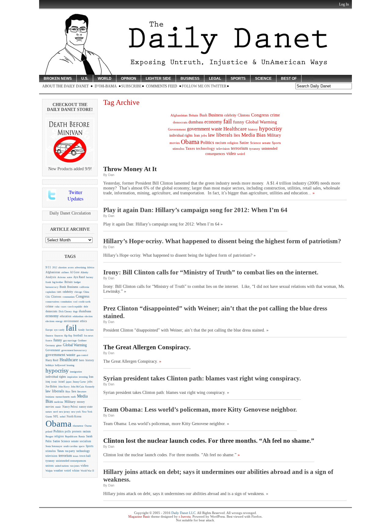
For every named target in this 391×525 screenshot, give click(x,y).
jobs (90, 381)
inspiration (72, 377)
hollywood (60, 365)
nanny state (86, 406)
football (78, 335)
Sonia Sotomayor (54, 446)
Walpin (49, 470)
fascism (89, 330)
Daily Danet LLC (183, 513)
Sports (238, 78)
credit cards (84, 301)
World (104, 78)
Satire (56, 441)
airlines (65, 272)
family (81, 330)
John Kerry (64, 386)
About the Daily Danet (65, 86)
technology (83, 451)
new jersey (64, 411)
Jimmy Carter (79, 381)
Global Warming (75, 345)
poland (49, 431)
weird (67, 470)
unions (50, 465)
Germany (50, 345)
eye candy (59, 330)
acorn (71, 267)
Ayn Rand (79, 277)
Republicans (71, 436)
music (58, 407)
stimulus (51, 451)
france (49, 340)
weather (58, 470)
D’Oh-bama (106, 86)
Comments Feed (161, 86)
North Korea (74, 416)
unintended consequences (71, 460)
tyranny (50, 460)
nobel (62, 416)
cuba (57, 306)
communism (69, 297)
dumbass (85, 311)
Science (263, 78)
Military (70, 401)
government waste (60, 355)
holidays (50, 365)
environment (71, 321)
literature (81, 391)
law (48, 391)
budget (77, 282)
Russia (82, 436)
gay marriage (70, 340)
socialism (85, 441)
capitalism (51, 292)
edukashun (78, 316)
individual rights (56, 376)
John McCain (77, 386)
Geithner (82, 340)
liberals (58, 391)
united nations (62, 465)
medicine (58, 402)
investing (83, 377)
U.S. (84, 78)
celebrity (68, 291)
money (81, 401)
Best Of (289, 78)
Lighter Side (158, 78)
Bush (63, 286)
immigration (76, 371)
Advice (90, 267)
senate (75, 441)
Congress (83, 297)
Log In (344, 4)
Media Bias (253, 135)
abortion (62, 267)
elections (50, 321)
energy (59, 321)
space (82, 446)
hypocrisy (57, 370)
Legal (215, 78)
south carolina (71, 446)
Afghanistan (53, 272)
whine (75, 470)
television (51, 455)
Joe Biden (51, 386)
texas (75, 456)
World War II (87, 470)
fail (71, 327)
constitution (66, 301)
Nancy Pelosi (70, 406)
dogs (75, 311)
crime (49, 306)
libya (67, 391)
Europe (49, 330)
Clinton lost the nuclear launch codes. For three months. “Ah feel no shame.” (208, 440)
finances (58, 335)
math (73, 396)
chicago (78, 292)
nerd (55, 411)
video (85, 465)
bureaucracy (52, 287)
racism (87, 431)
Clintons (56, 296)
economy (52, 316)
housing (70, 365)
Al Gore (74, 272)
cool (75, 301)
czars (63, 306)
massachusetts (63, 396)
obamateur (78, 425)
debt (86, 306)
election (89, 316)
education (65, 316)
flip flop (68, 335)
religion (59, 436)
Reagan (49, 436)
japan (68, 381)
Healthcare (69, 359)
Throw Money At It (130, 169)
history (90, 360)
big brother (57, 282)
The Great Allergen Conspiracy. (147, 347)
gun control (82, 355)
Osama (88, 425)
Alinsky (84, 272)
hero (81, 360)
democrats (51, 311)
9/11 (48, 267)
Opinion (128, 78)
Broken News (58, 78)
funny (57, 340)
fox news (88, 335)
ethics (83, 321)
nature (49, 411)
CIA (48, 296)
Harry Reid (52, 360)
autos (69, 277)
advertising (80, 267)
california (84, 287)
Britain (68, 282)
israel (61, 381)
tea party (70, 451)
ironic (54, 381)
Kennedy (89, 386)
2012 (54, 267)
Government (53, 350)
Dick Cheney (65, 311)
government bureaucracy (74, 350)
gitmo (59, 345)
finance (49, 335)
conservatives (52, 301)
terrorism (65, 456)
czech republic (75, 306)
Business (190, 78)
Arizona (61, 277)
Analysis (51, 277)
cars (59, 291)
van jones (74, 465)
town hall (85, 455)
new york (76, 411)
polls (68, 431)
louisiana (50, 396)
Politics (58, 431)
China (86, 292)
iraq (48, 381)
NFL (56, 416)
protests (77, 431)
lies (73, 391)
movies (50, 406)
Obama (58, 423)
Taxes (60, 451)
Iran (91, 376)
